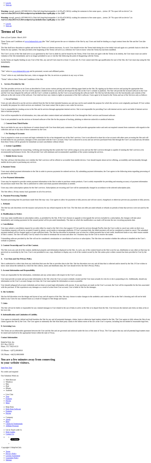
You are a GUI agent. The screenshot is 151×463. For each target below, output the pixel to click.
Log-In (8, 3)
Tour (7, 397)
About (8, 419)
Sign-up (9, 5)
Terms (8, 451)
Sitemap (9, 460)
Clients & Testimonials (14, 424)
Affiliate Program (12, 426)
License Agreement (13, 456)
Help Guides (10, 432)
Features (9, 399)
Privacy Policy (11, 454)
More (8, 403)
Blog (7, 422)
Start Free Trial (6, 368)
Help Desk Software (13, 409)
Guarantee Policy (12, 458)
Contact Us (10, 434)
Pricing (8, 401)
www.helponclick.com (33, 41)
